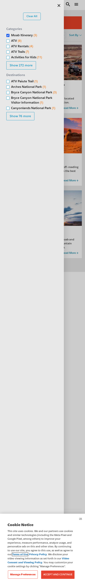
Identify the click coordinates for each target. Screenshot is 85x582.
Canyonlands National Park (33, 108)
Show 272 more (21, 65)
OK (80, 518)
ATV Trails (20, 52)
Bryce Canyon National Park (34, 92)
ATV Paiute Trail (24, 81)
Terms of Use (20, 554)
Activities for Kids (26, 57)
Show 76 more (20, 116)
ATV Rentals (22, 46)
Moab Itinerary (24, 35)
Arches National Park (28, 87)
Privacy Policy (38, 554)
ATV (16, 41)
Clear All (31, 16)
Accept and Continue (57, 574)
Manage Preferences (23, 574)
